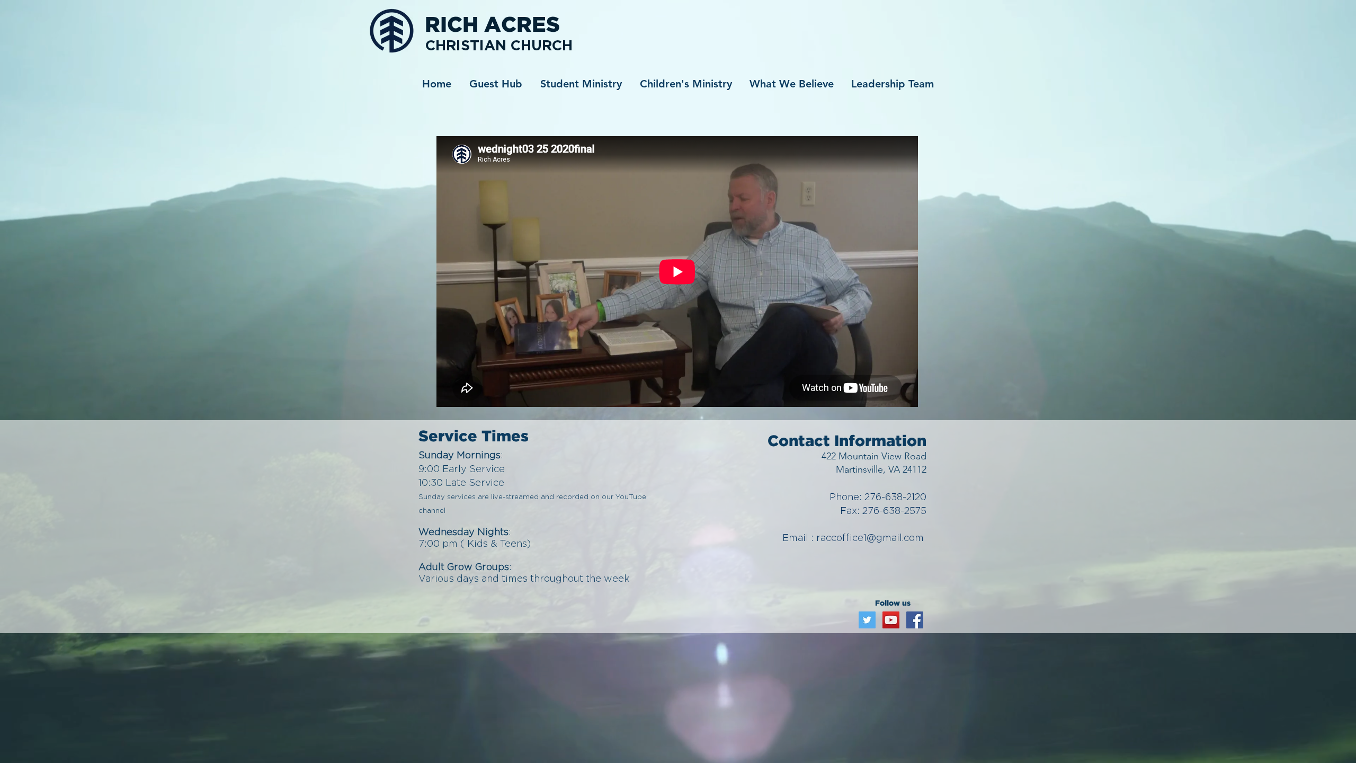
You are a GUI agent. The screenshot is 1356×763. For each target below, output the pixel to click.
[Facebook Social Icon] (914, 619)
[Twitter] (867, 619)
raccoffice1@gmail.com (870, 538)
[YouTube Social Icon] (890, 619)
